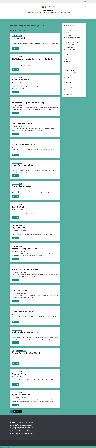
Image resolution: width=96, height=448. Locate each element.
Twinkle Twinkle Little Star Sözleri (26, 353)
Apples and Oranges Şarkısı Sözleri (27, 332)
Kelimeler (68, 67)
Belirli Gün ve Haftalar (71, 30)
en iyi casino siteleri (11, 447)
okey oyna (1, 447)
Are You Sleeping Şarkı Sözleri (24, 249)
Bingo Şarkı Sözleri (19, 228)
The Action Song (19, 374)
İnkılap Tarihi (68, 61)
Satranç (67, 89)
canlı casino (12, 447)
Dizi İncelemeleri (69, 49)
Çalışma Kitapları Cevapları (72, 37)
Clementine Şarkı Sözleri (22, 311)
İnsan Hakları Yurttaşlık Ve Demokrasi (74, 64)
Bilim (67, 32)
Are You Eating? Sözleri (21, 186)
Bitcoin (67, 35)
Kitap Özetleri (46, 17)
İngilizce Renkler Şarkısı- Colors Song (28, 102)
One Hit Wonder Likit (9, 447)
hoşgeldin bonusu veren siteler (13, 447)
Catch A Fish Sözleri (20, 290)
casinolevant (15, 447)
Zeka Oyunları (69, 94)
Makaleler (68, 75)
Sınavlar (67, 91)
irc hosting (5, 447)
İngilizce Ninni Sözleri (20, 80)
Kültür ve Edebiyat (70, 72)
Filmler (67, 54)
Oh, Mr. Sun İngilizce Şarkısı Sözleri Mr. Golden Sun (33, 59)
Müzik (24, 121)
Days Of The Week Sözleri (22, 165)
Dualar (51, 17)
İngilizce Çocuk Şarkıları (17, 35)
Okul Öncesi (68, 87)
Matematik (68, 77)
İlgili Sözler (68, 59)
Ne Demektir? (69, 84)
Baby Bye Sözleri (19, 207)
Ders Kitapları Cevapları (71, 42)
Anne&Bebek (69, 25)
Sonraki (19, 411)
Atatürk (67, 28)
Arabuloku (48, 10)
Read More (15, 48)
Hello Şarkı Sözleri (19, 38)
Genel (13, 225)
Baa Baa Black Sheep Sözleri (24, 144)
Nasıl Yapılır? (68, 82)
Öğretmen (23, 41)
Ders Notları (68, 44)
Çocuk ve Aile (69, 40)
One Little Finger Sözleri (22, 123)
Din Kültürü (68, 47)
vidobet (17, 447)
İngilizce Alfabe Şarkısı (21, 395)
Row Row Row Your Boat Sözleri (25, 269)
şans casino (16, 447)
